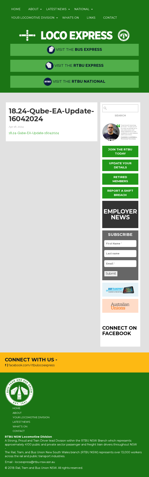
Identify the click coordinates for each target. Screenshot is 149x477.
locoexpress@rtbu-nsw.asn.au (35, 462)
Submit (111, 273)
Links (91, 17)
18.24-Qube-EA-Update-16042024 (34, 133)
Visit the (78, 49)
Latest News (56, 9)
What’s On (70, 17)
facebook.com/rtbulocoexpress (32, 365)
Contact (110, 17)
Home (16, 9)
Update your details (120, 165)
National (81, 9)
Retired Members (120, 179)
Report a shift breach (120, 193)
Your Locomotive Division (33, 17)
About (33, 9)
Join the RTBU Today (120, 151)
